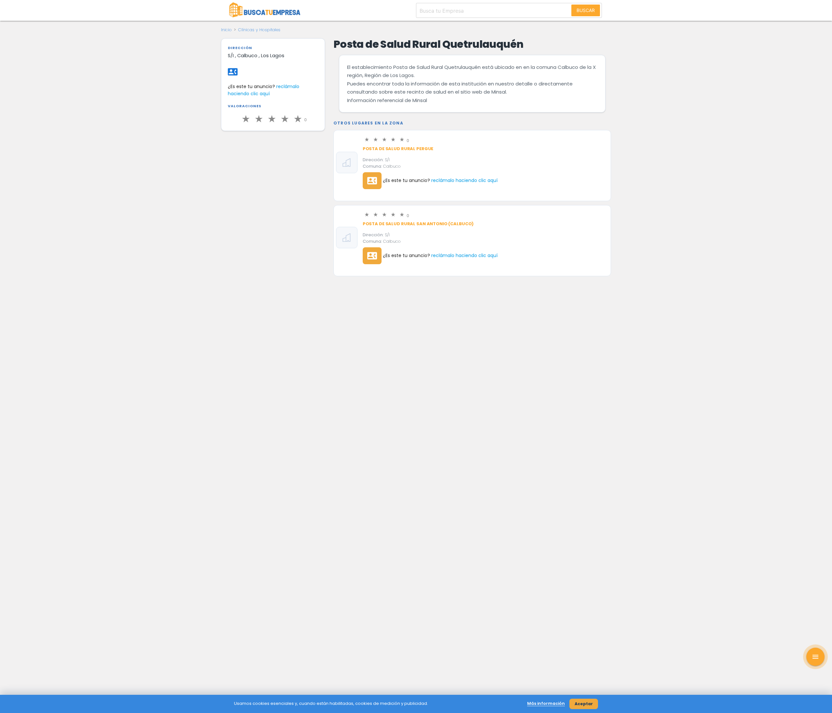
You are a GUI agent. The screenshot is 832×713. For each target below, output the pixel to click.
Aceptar (584, 704)
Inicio (226, 30)
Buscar (586, 10)
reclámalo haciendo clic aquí (464, 180)
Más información (546, 703)
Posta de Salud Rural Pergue (398, 149)
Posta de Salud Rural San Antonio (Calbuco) (418, 224)
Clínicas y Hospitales (259, 30)
